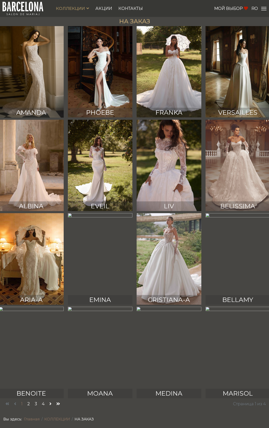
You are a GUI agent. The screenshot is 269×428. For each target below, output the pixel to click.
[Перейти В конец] (58, 403)
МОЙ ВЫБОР (228, 8)
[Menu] (263, 8)
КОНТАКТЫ (130, 8)
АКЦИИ (103, 8)
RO (254, 8)
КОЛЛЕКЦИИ (70, 8)
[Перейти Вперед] (50, 403)
